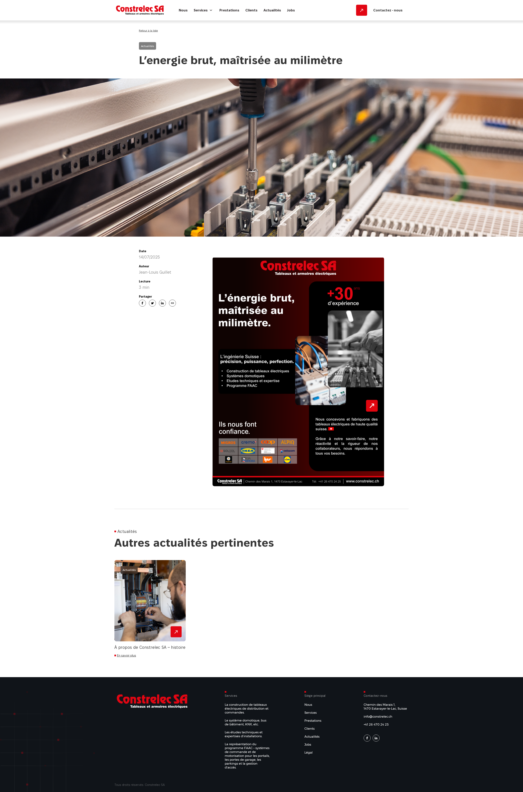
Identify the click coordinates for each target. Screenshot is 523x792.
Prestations (229, 10)
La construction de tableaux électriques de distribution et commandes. (246, 708)
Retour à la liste (148, 30)
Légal (308, 752)
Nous (183, 10)
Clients (251, 10)
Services (201, 10)
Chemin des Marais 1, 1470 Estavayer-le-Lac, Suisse (385, 706)
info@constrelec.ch (378, 716)
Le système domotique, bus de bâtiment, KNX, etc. (245, 722)
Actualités (272, 10)
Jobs (291, 10)
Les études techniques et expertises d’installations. (244, 734)
